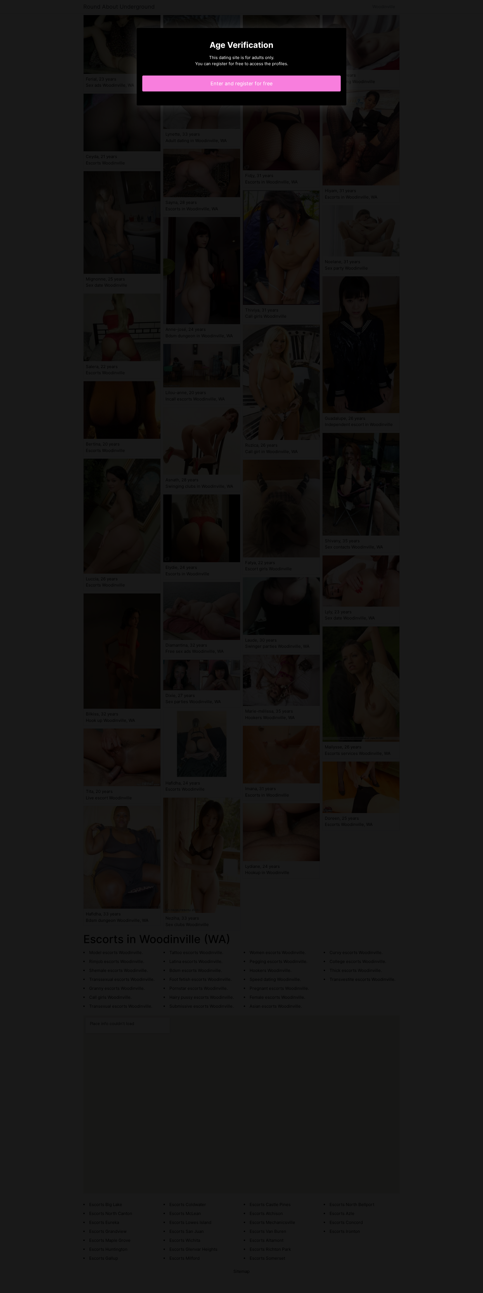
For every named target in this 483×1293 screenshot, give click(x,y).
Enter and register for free (241, 83)
